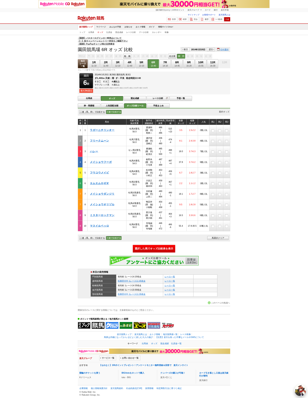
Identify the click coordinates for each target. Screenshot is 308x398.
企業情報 (83, 388)
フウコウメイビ (99, 172)
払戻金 (109, 32)
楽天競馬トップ (86, 27)
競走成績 (119, 32)
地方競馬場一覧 (170, 334)
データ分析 (144, 32)
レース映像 (185, 334)
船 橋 (127, 56)
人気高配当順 (112, 105)
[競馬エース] (140, 325)
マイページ (101, 27)
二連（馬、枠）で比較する (92, 112)
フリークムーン (99, 140)
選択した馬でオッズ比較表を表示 (154, 248)
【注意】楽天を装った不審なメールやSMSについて (179, 337)
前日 (186, 49)
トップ (82, 32)
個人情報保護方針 (99, 388)
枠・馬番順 (89, 105)
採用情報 (149, 388)
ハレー (94, 151)
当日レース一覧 (83, 63)
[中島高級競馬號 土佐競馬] (154, 325)
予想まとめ (158, 105)
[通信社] (126, 325)
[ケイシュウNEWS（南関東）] (112, 325)
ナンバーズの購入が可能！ (172, 373)
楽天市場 (225, 10)
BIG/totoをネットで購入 (133, 373)
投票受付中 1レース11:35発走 (131, 294)
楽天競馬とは (224, 15)
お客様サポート (209, 15)
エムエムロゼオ (99, 183)
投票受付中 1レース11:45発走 (131, 281)
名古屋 (172, 56)
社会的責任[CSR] (134, 388)
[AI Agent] (300, 390)
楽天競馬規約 (117, 388)
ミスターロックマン (102, 215)
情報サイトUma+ (165, 27)
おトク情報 (140, 27)
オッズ (100, 32)
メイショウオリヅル (102, 204)
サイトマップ (193, 15)
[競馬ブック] (84, 325)
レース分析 (131, 32)
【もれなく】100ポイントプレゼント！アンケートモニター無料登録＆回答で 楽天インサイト (143, 365)
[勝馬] (98, 325)
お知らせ (128, 27)
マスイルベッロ (99, 225)
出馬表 (91, 32)
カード (208, 10)
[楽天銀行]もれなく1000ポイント (170, 10)
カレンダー (157, 32)
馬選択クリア (218, 238)
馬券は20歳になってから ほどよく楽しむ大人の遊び (128, 337)
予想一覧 (181, 98)
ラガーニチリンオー (102, 130)
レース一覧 (170, 276)
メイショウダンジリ (102, 193)
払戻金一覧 (176, 343)
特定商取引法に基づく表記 (169, 388)
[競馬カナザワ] (168, 325)
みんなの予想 (115, 27)
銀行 (216, 10)
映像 (167, 32)
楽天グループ (194, 10)
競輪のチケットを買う (89, 373)
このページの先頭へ (220, 303)
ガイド (152, 27)
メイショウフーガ (101, 162)
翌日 (211, 49)
